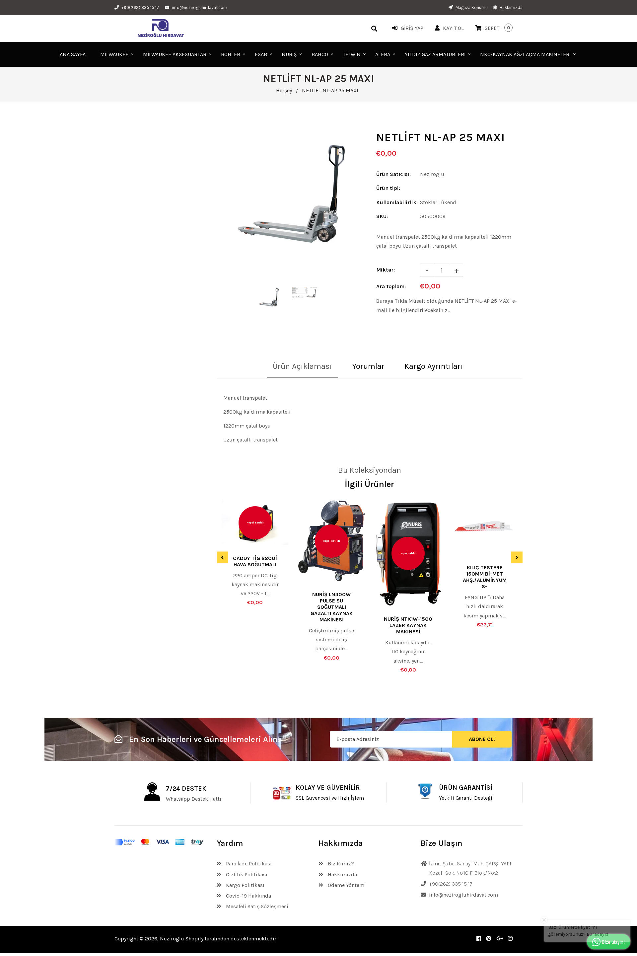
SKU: (382, 216)
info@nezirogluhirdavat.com (199, 7)
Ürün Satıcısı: (393, 174)
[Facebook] (478, 938)
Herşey (284, 90)
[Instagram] (510, 938)
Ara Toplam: (391, 286)
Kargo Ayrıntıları (433, 366)
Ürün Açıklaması (302, 366)
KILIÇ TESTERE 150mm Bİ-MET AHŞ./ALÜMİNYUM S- (485, 577)
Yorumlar (368, 366)
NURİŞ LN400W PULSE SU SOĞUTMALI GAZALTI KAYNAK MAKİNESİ (332, 607)
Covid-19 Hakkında (248, 896)
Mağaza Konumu (471, 7)
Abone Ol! (482, 739)
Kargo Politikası (244, 885)
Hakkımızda (511, 7)
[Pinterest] (488, 938)
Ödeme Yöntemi (346, 885)
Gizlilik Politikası (246, 874)
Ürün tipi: (388, 188)
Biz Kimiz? (340, 863)
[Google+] (499, 938)
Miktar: (385, 270)
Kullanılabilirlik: (397, 202)
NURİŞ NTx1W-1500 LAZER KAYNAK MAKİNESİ (408, 625)
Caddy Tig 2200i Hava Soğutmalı (255, 561)
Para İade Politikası (248, 863)
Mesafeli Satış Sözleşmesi (256, 906)
